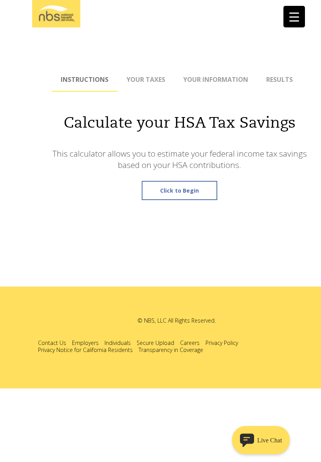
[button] (261, 440)
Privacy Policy (222, 342)
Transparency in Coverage (171, 350)
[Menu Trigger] (294, 16)
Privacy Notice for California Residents (85, 350)
